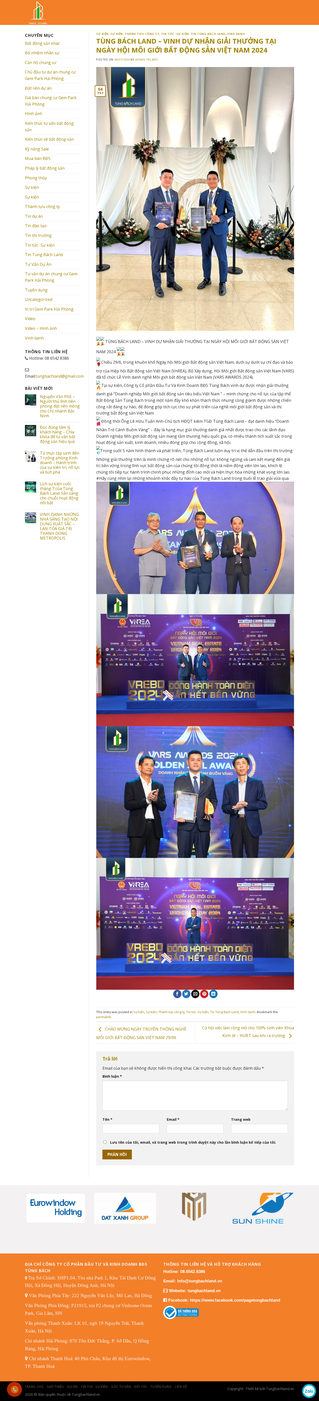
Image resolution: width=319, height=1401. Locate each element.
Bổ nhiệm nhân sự (42, 53)
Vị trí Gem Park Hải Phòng (49, 309)
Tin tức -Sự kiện (40, 245)
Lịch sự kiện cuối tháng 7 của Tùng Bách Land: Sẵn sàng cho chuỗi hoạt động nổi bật (59, 493)
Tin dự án (34, 216)
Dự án (72, 1387)
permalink (103, 1017)
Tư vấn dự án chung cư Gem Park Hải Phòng (51, 277)
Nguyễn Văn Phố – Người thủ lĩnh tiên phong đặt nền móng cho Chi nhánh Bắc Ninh (60, 406)
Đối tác (140, 1387)
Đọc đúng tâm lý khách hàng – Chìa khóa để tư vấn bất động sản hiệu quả (57, 434)
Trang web (240, 1119)
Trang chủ (34, 1387)
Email (173, 1119)
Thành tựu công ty (42, 206)
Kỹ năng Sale (37, 149)
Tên (107, 1119)
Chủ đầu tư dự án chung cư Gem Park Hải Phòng (50, 75)
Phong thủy (36, 178)
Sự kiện (32, 187)
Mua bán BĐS (38, 158)
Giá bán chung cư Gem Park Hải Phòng (51, 101)
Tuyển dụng (36, 290)
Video (30, 318)
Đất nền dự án (38, 88)
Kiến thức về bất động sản (49, 139)
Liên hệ (181, 1387)
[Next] (286, 1202)
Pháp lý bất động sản (45, 168)
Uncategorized (38, 299)
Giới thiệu (55, 1387)
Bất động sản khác (42, 43)
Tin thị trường (38, 235)
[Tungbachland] (41, 12)
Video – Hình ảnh (41, 328)
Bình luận (112, 1076)
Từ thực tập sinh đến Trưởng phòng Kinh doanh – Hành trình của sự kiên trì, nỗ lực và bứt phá (60, 463)
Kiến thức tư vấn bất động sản (49, 127)
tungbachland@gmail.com (60, 376)
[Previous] (32, 1202)
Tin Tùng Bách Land (44, 254)
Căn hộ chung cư (40, 62)
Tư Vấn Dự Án (38, 264)
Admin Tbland (146, 59)
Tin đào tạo (36, 225)
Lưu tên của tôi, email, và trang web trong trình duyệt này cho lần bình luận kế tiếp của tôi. (193, 1142)
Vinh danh (34, 338)
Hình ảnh (33, 113)
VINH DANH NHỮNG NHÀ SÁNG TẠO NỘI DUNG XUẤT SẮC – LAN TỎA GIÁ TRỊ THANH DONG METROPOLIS (59, 526)
